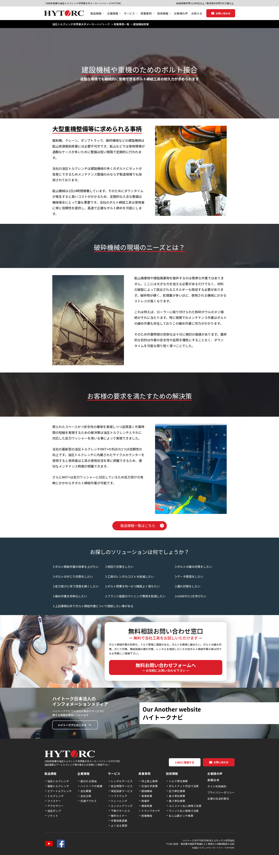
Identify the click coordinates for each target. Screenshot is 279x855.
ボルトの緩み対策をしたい (194, 566)
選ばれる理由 (88, 781)
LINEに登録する (184, 762)
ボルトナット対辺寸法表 (184, 786)
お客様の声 (181, 13)
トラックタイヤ (150, 810)
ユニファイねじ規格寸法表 (185, 805)
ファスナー (54, 800)
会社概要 (85, 791)
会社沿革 (85, 796)
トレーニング (119, 800)
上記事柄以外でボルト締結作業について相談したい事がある (94, 606)
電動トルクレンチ (58, 786)
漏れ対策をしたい (188, 586)
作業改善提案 (119, 820)
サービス (129, 13)
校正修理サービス (122, 786)
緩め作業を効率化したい (71, 596)
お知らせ (196, 13)
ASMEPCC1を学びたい (191, 596)
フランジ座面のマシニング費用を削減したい (136, 596)
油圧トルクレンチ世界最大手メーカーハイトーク (81, 24)
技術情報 (162, 13)
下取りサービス (120, 810)
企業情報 (112, 13)
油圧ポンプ (54, 810)
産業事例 (146, 13)
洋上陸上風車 (149, 781)
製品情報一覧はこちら (137, 525)
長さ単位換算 (177, 796)
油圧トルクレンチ (58, 781)
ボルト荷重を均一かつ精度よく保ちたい (133, 586)
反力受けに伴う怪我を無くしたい (77, 586)
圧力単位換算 (177, 791)
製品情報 (95, 13)
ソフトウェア (119, 796)
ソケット (52, 815)
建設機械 (146, 791)
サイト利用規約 (216, 786)
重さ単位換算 (177, 800)
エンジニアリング (122, 805)
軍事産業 (146, 796)
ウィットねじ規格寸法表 (184, 810)
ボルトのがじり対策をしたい (74, 576)
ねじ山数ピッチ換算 (181, 815)
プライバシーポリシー (221, 792)
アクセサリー (55, 805)
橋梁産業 (146, 805)
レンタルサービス (122, 781)
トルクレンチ (55, 796)
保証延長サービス (122, 791)
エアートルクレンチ (59, 791)
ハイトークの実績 (91, 786)
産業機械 (146, 815)
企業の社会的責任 (218, 798)
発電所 (145, 800)
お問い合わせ (223, 13)
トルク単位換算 (178, 781)
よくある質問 (119, 825)
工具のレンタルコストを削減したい (130, 576)
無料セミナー (119, 815)
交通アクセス (88, 800)
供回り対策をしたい (120, 566)
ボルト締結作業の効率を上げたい (77, 566)
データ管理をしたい (190, 576)
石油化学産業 (149, 786)
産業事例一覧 (121, 24)
